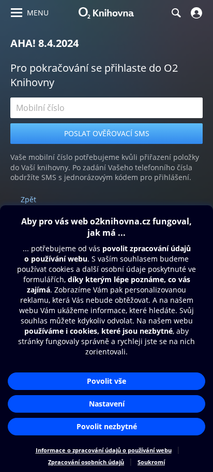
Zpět (28, 199)
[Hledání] (175, 13)
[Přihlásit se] (195, 13)
